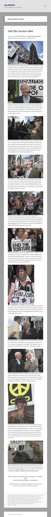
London (25, 499)
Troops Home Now (18, 503)
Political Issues (32, 495)
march (28, 499)
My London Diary (23, 476)
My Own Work (19, 495)
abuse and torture (25, 496)
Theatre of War (34, 502)
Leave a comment (13, 505)
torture (12, 503)
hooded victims (22, 498)
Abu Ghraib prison (13, 223)
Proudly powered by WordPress (15, 514)
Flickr (9, 476)
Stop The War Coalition (21, 502)
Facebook (14, 476)
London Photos (34, 480)
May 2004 (32, 499)
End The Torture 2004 (20, 31)
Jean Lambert (32, 498)
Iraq (28, 498)
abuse (18, 496)
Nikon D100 (33, 500)
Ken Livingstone (11, 499)
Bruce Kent (31, 496)
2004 (39, 495)
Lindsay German (19, 499)
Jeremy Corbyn (39, 498)
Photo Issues (25, 495)
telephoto (29, 502)
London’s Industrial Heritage (21, 480)
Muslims (28, 500)
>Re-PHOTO (9, 5)
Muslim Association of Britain (19, 500)
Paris (25, 478)
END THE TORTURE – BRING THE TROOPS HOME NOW (23, 470)
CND (36, 496)
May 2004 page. (20, 469)
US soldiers (25, 503)
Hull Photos (32, 476)
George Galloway (15, 498)
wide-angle (30, 503)
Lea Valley (39, 476)
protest (13, 502)
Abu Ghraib (14, 496)
